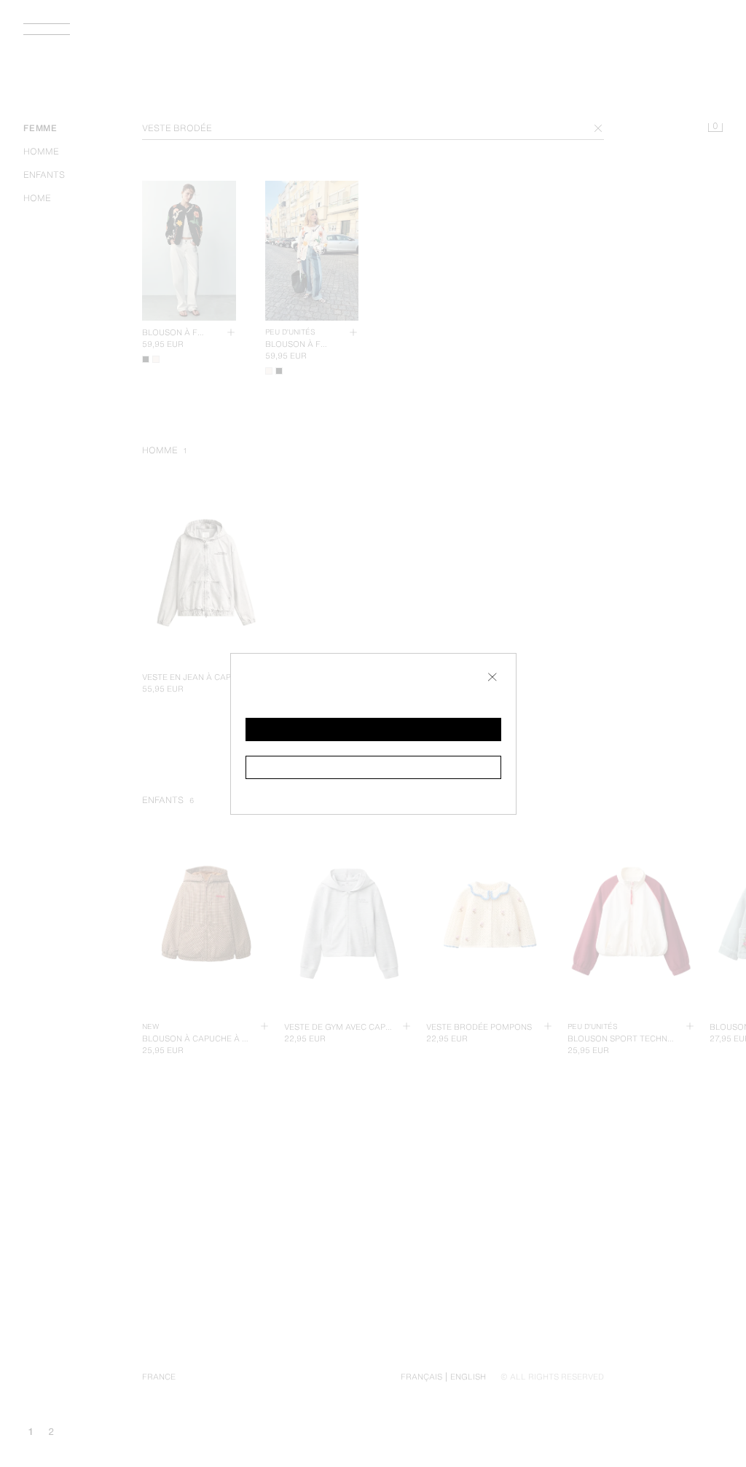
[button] (373, 729)
